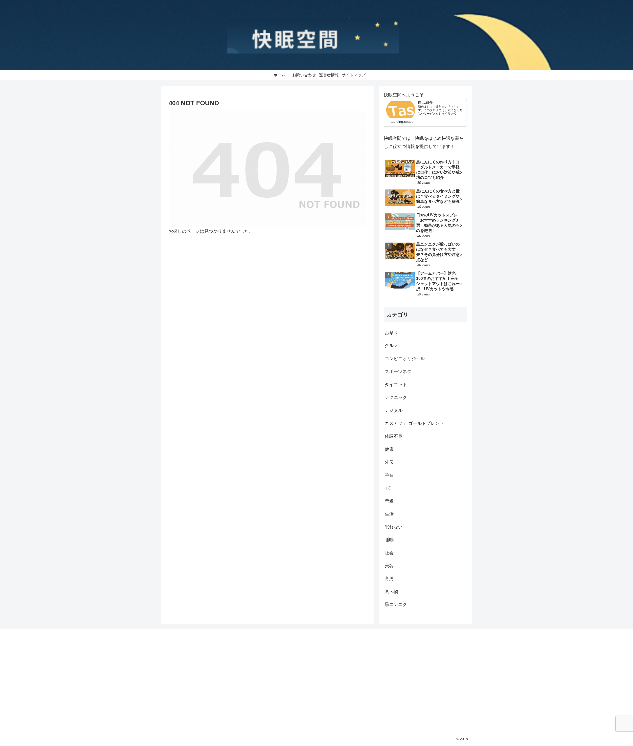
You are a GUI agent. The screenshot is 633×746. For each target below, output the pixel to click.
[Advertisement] (213, 676)
